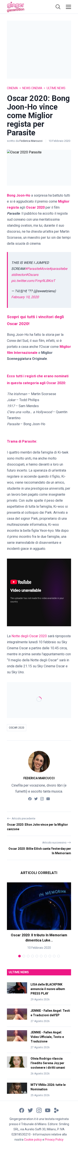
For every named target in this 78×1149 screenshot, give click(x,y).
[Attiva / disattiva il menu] (68, 7)
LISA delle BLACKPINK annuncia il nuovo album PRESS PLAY (48, 989)
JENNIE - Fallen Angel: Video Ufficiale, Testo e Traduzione (47, 1037)
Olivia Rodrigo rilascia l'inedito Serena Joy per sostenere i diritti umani (48, 1063)
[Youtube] (47, 1110)
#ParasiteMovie (37, 269)
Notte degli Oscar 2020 (29, 636)
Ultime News (56, 88)
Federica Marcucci (31, 140)
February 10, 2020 (25, 297)
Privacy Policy (54, 1139)
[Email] (48, 799)
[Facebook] (30, 799)
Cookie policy (33, 1139)
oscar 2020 (16, 727)
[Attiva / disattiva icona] (58, 7)
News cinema (32, 88)
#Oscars (32, 275)
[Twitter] (36, 799)
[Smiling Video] (56, 1110)
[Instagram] (42, 799)
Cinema (12, 88)
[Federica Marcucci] (39, 761)
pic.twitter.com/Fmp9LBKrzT (33, 281)
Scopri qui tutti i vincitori (31, 317)
